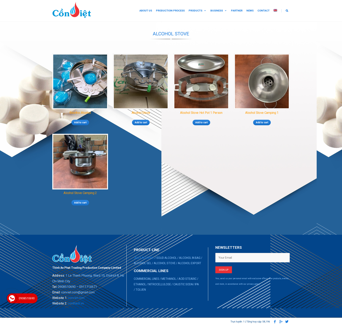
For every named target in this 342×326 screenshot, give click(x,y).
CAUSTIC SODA (183, 284)
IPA (197, 284)
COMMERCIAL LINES (146, 278)
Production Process (170, 10)
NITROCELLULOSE (159, 284)
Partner (236, 10)
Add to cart (80, 122)
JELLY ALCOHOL (144, 257)
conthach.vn (76, 303)
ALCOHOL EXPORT (189, 263)
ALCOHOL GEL (142, 263)
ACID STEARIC (188, 278)
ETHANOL (140, 284)
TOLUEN (141, 289)
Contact (263, 10)
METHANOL (169, 278)
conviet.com (76, 298)
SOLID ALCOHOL (166, 257)
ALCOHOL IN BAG (189, 257)
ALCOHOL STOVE (165, 263)
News (250, 10)
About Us (145, 10)
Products (195, 10)
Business (216, 10)
